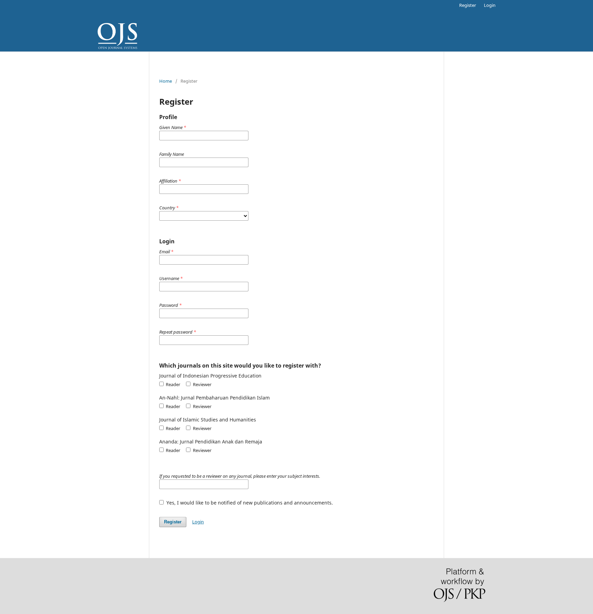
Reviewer (201, 384)
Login (490, 5)
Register (467, 5)
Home (165, 81)
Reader (172, 384)
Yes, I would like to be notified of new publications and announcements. (249, 502)
